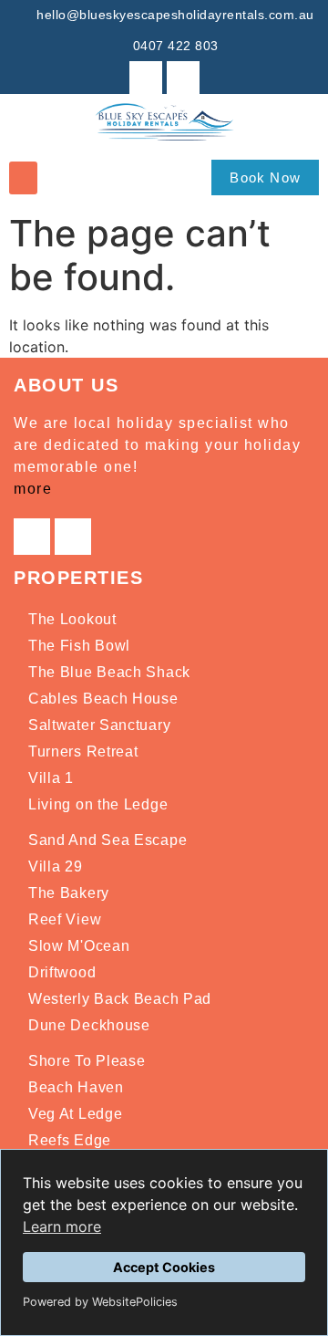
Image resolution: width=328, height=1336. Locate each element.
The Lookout (72, 619)
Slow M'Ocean (78, 946)
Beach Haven (76, 1087)
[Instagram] (183, 77)
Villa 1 (51, 778)
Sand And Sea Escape (107, 840)
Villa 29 (55, 866)
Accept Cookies (164, 1267)
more (33, 488)
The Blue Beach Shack (109, 672)
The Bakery (68, 893)
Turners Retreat (83, 751)
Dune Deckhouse (89, 1025)
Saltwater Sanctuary (99, 725)
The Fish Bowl (79, 645)
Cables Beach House (103, 698)
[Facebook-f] (145, 77)
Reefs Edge (69, 1140)
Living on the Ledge (98, 804)
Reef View (64, 919)
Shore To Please (87, 1061)
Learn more (62, 1226)
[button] (23, 178)
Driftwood (62, 972)
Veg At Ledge (75, 1114)
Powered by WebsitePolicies (100, 1302)
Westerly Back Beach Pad (119, 999)
